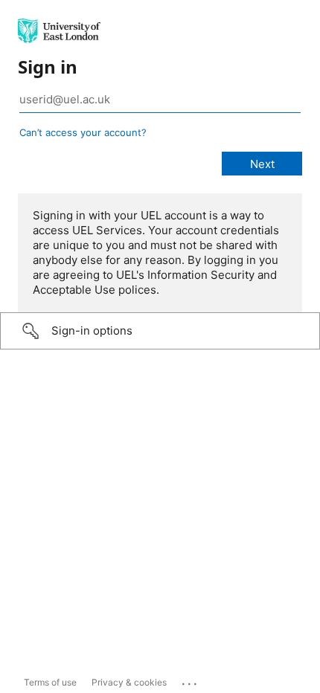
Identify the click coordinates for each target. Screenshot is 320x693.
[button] (160, 331)
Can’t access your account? (83, 132)
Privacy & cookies (129, 682)
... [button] (190, 680)
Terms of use (50, 682)
